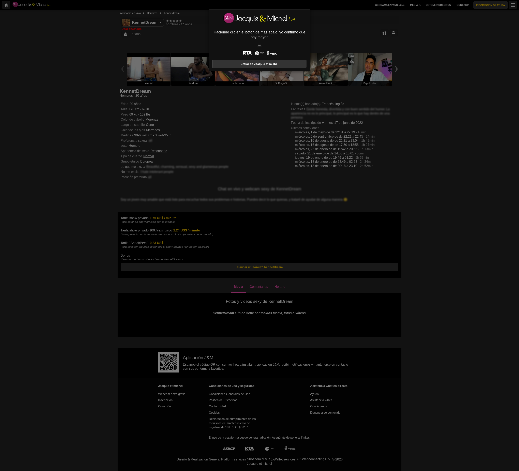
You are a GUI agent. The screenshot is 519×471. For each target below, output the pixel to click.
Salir (259, 45)
